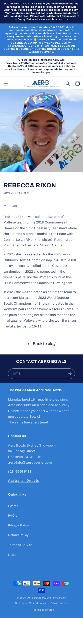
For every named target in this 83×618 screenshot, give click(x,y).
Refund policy (37, 603)
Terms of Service (20, 545)
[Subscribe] (70, 373)
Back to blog (44, 344)
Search (13, 506)
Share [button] (12, 205)
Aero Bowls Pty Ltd (39, 597)
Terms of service (44, 609)
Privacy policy (59, 603)
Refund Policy (18, 535)
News (12, 554)
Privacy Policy (18, 525)
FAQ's (12, 515)
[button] (5, 83)
